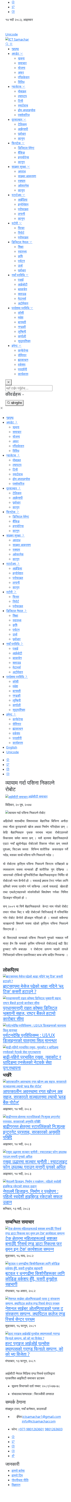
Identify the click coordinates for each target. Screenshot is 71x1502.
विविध (21, 82)
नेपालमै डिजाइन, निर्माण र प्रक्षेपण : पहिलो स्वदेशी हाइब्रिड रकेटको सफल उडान (32, 1196)
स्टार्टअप (17, 195)
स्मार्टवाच (23, 105)
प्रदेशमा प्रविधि (21, 308)
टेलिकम (22, 124)
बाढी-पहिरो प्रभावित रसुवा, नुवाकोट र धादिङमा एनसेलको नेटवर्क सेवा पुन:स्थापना (32, 1062)
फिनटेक (16, 143)
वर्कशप (21, 364)
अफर (21, 72)
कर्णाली (22, 336)
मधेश (20, 317)
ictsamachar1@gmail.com (41, 1416)
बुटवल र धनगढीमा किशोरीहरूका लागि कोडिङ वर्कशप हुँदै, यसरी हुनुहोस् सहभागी (35, 1278)
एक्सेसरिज (24, 115)
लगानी (21, 214)
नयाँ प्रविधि (18, 275)
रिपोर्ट (21, 232)
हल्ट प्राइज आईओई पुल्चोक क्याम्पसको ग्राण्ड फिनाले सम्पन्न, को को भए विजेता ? (34, 1348)
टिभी (20, 101)
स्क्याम (21, 181)
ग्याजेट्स (17, 86)
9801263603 (54, 1429)
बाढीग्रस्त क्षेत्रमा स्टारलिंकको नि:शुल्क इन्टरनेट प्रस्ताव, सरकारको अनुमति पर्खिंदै (34, 1131)
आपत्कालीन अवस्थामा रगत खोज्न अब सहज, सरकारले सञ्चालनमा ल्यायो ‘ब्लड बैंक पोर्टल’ (34, 1096)
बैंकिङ (21, 152)
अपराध (22, 171)
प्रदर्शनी (22, 369)
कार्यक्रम (23, 374)
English (35, 28)
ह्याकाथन (23, 360)
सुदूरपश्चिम (24, 341)
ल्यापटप (22, 96)
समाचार (22, 63)
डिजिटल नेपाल (20, 242)
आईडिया (22, 199)
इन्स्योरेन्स (23, 157)
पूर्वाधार (22, 133)
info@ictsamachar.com (39, 1421)
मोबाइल (22, 91)
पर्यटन (21, 261)
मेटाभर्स (22, 298)
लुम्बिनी (22, 331)
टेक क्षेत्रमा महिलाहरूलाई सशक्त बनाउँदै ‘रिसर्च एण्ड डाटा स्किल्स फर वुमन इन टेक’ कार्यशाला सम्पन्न (33, 1243)
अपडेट (16, 53)
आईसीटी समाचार (38, 796)
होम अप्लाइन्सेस (26, 110)
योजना (21, 68)
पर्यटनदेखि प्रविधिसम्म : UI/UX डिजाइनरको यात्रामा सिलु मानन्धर (30, 1038)
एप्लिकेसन (23, 77)
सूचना (21, 58)
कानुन (21, 138)
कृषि (20, 256)
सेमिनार (22, 355)
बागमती (22, 322)
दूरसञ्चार (17, 119)
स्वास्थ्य (22, 251)
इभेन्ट (15, 345)
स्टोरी (15, 223)
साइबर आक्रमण (27, 176)
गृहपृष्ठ (15, 49)
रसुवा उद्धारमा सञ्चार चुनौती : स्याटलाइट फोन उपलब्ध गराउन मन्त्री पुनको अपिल (35, 1164)
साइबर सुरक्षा (19, 166)
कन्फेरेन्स (23, 350)
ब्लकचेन (22, 289)
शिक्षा (20, 247)
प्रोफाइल (23, 209)
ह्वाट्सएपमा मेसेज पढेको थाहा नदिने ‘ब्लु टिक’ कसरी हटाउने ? (33, 989)
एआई (20, 280)
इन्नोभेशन (23, 204)
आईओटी (22, 284)
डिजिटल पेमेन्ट (26, 148)
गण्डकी (22, 327)
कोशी (21, 312)
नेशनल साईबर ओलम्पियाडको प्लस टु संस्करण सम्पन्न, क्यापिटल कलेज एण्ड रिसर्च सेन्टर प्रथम (35, 1313)
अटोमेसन (23, 303)
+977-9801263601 (31, 1429)
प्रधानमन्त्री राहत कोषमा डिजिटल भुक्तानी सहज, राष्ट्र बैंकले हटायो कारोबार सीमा (30, 1013)
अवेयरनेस (23, 185)
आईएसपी (23, 129)
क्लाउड (22, 294)
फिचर (21, 228)
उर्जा (20, 265)
